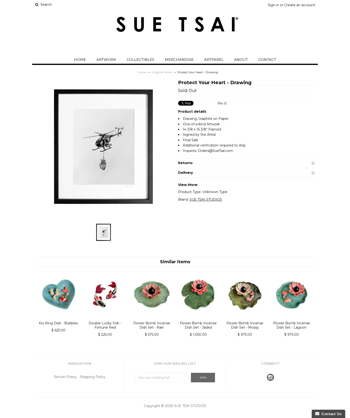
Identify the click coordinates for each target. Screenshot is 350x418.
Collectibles (140, 59)
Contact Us (330, 414)
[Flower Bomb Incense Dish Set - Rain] (151, 318)
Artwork (106, 59)
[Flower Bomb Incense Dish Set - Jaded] (198, 318)
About (241, 59)
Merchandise (179, 59)
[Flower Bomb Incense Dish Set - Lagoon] (291, 318)
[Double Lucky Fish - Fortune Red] (105, 318)
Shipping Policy (92, 377)
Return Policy (65, 377)
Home (80, 59)
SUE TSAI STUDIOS (206, 199)
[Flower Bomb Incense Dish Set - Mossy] (245, 318)
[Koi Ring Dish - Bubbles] (58, 318)
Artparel (214, 59)
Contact (267, 59)
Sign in (273, 5)
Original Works (162, 72)
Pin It (222, 103)
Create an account (299, 5)
